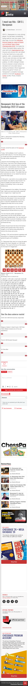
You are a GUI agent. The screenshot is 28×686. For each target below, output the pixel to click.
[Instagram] (16, 601)
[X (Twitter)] (4, 601)
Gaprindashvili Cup (18, 50)
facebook (18, 74)
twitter (4, 76)
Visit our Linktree (6, 597)
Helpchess (20, 684)
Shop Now (14, 562)
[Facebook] (12, 601)
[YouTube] (8, 601)
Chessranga (13, 684)
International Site (6, 627)
